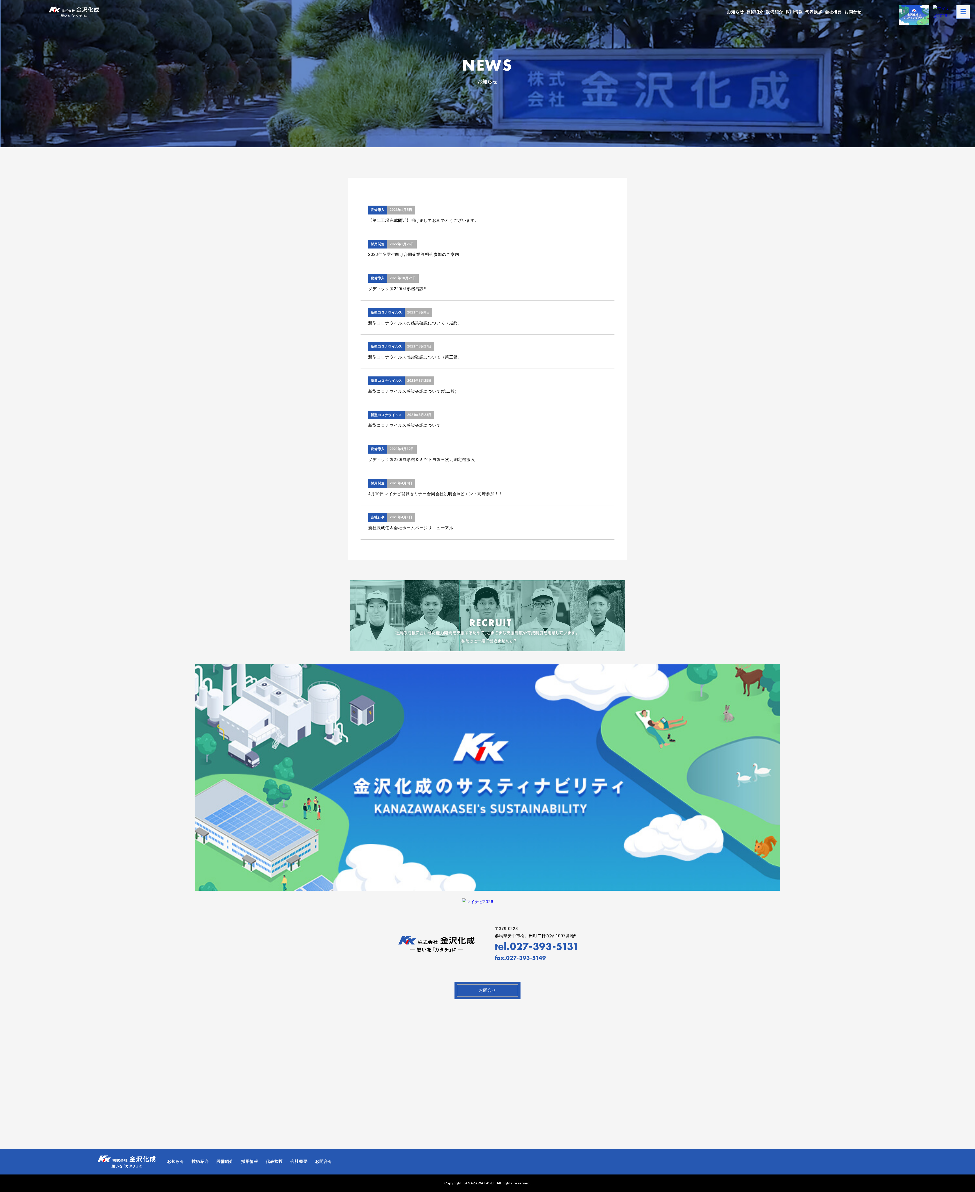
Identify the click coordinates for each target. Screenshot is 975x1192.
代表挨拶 (813, 12)
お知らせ (735, 12)
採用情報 (794, 12)
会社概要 (833, 12)
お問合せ (853, 12)
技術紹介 (754, 12)
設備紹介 (774, 12)
